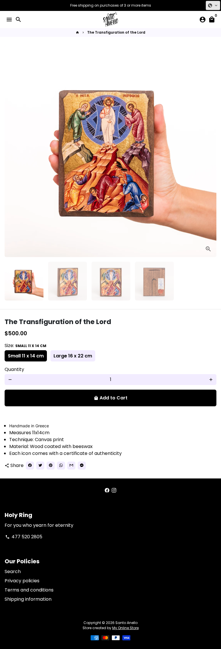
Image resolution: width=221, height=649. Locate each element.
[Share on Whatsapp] (61, 466)
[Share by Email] (71, 466)
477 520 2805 (23, 536)
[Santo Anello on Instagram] (114, 490)
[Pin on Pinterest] (51, 466)
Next (210, 151)
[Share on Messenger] (82, 466)
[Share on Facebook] (30, 466)
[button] (213, 5)
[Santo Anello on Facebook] (107, 490)
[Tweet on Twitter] (40, 466)
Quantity (14, 369)
